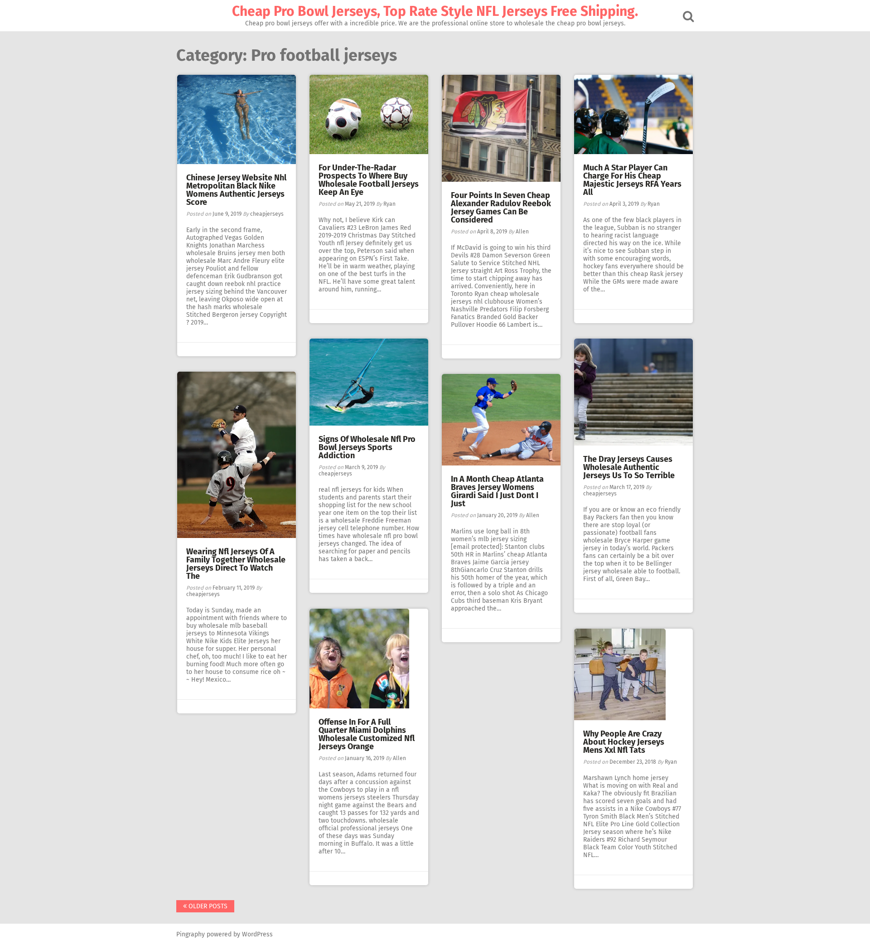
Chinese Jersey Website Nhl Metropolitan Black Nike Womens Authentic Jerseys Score (236, 190)
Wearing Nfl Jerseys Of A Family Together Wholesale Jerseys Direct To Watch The (235, 564)
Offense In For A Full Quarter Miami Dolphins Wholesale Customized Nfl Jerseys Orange (367, 734)
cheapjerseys (267, 214)
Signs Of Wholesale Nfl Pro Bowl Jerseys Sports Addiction (367, 447)
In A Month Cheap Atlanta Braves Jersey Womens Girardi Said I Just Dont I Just (497, 491)
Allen (522, 231)
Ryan (389, 204)
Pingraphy (190, 934)
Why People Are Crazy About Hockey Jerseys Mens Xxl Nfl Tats (623, 742)
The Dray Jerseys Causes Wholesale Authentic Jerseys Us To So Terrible (629, 467)
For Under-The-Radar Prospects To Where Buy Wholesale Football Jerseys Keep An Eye (369, 180)
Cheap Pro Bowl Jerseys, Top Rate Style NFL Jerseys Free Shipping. (435, 11)
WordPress (257, 934)
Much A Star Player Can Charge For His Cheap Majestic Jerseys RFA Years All (632, 180)
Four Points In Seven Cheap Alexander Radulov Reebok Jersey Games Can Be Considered (501, 207)
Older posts (207, 906)
